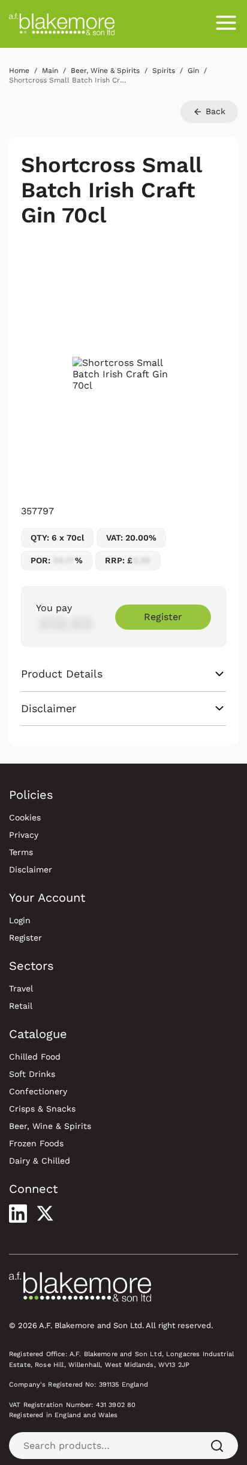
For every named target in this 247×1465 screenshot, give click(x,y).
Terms (21, 852)
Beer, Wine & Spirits (50, 1126)
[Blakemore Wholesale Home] (62, 24)
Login (20, 920)
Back (214, 111)
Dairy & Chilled (39, 1160)
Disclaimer (30, 869)
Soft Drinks (32, 1074)
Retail (20, 1006)
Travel (21, 988)
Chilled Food (35, 1056)
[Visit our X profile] (45, 1213)
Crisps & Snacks (42, 1108)
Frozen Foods (36, 1143)
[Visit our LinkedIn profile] (18, 1213)
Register (163, 616)
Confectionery (38, 1091)
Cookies (25, 817)
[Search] (217, 1445)
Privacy (23, 835)
